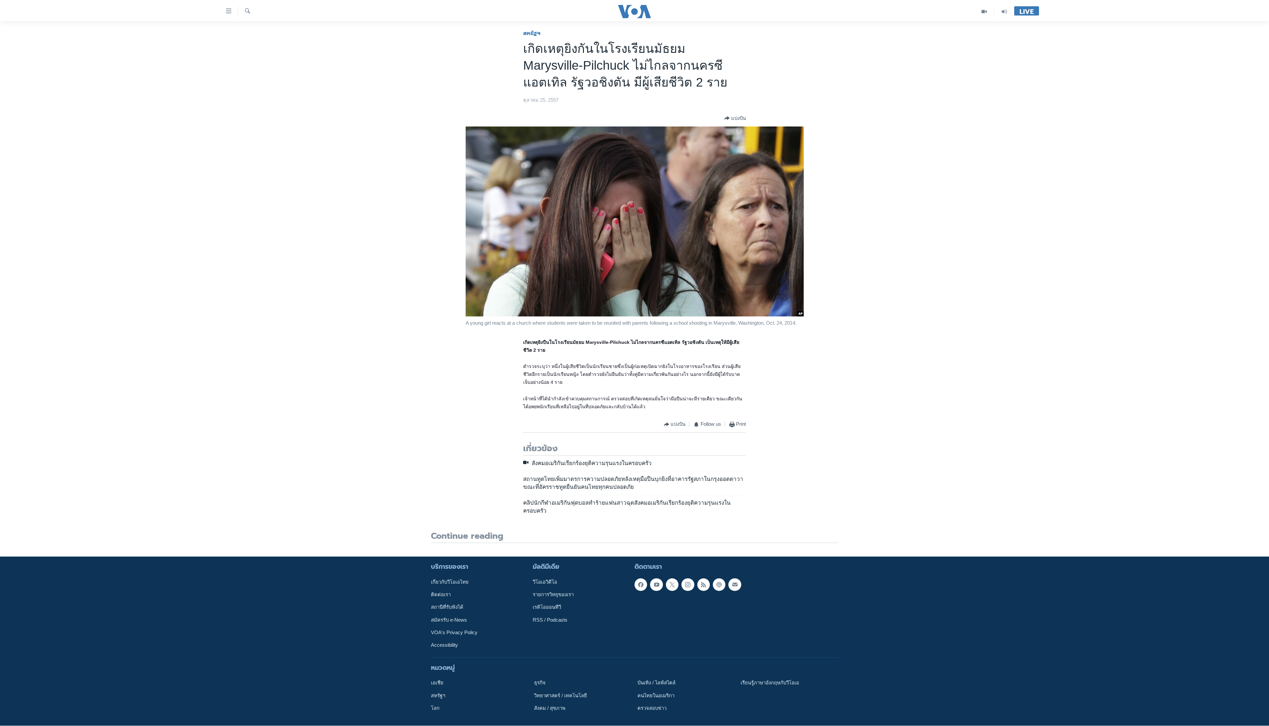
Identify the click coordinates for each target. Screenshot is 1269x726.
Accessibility (444, 645)
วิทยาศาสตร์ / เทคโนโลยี (560, 695)
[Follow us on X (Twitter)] (672, 584)
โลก (435, 708)
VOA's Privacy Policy (454, 632)
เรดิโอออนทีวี (547, 607)
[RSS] (703, 584)
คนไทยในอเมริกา (655, 695)
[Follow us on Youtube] (656, 584)
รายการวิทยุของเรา (553, 594)
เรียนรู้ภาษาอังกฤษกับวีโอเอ (770, 683)
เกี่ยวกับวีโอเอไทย (450, 582)
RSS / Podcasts (550, 620)
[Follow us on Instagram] (687, 584)
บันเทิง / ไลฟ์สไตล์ (656, 683)
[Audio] (1004, 11)
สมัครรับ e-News (449, 620)
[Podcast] (719, 584)
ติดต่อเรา (441, 594)
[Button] (735, 118)
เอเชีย (437, 683)
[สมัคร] (734, 584)
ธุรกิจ (540, 683)
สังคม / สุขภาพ (549, 708)
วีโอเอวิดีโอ (545, 582)
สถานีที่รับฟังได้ (447, 607)
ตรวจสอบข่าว (652, 708)
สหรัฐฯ (531, 33)
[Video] (984, 11)
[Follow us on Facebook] (640, 584)
